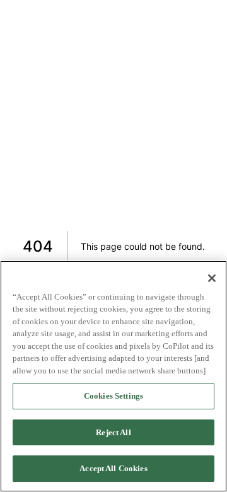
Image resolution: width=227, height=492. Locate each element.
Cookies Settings (113, 396)
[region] (113, 376)
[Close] (212, 278)
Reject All (113, 432)
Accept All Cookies (113, 468)
